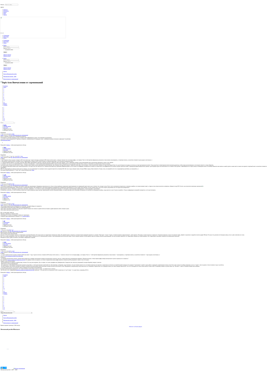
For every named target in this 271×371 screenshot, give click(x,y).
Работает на (132, 326)
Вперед (5, 103)
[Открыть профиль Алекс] (7, 196)
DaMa (4, 125)
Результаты (6, 11)
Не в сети (5, 127)
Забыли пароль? (7, 54)
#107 (10, 203)
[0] (6, 140)
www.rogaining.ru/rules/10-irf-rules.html (14, 256)
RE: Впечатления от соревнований (19, 135)
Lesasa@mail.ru (25, 216)
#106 (10, 183)
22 (4, 102)
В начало (5, 86)
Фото (4, 13)
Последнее (6, 36)
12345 (4, 242)
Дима (4, 147)
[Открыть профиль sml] (6, 222)
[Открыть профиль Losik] (6, 176)
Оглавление (6, 35)
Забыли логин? (7, 56)
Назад (4, 87)
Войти (5, 52)
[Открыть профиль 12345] (7, 243)
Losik (4, 175)
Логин (5, 46)
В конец (5, 105)
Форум (5, 14)
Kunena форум (138, 326)
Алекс (4, 194)
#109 (10, 251)
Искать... (3, 4)
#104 (10, 133)
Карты (4, 12)
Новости (5, 9)
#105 (18, 156)
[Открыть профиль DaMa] (7, 126)
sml (4, 221)
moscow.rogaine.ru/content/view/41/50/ (16, 259)
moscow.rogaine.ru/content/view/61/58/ (25, 270)
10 (4, 100)
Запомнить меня (9, 49)
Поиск (4, 38)
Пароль (5, 48)
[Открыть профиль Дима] (7, 148)
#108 (10, 229)
